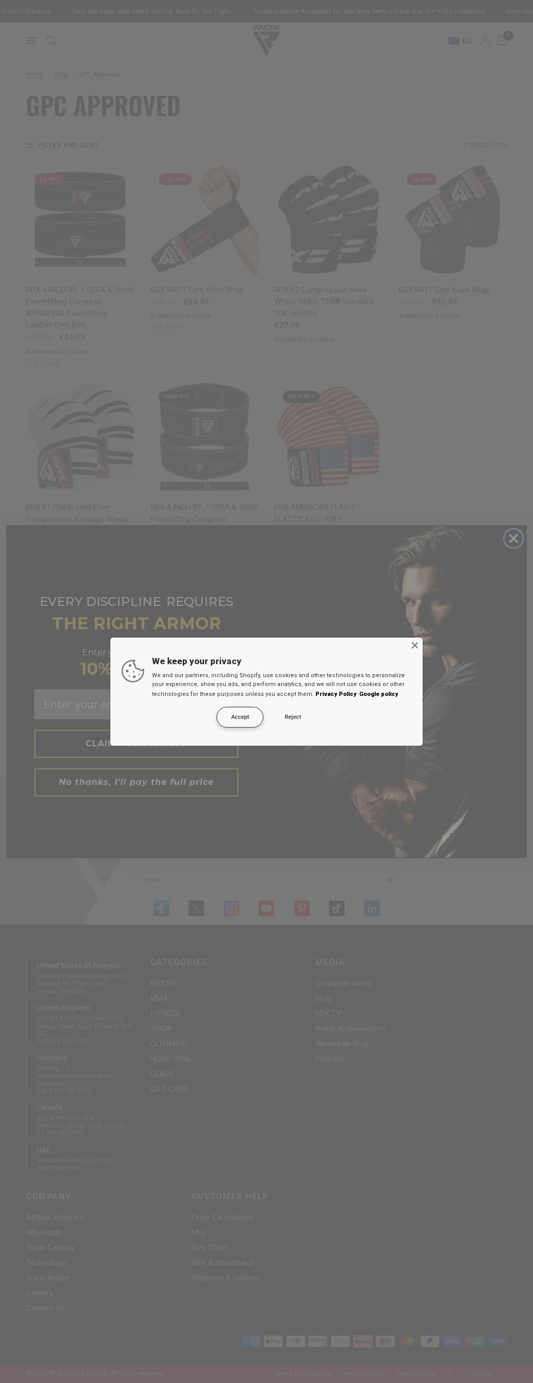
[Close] (415, 645)
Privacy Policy (336, 694)
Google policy (378, 694)
